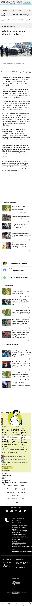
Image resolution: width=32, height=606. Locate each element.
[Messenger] (17, 72)
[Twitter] (23, 72)
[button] (29, 213)
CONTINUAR (27, 2)
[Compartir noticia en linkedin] (30, 72)
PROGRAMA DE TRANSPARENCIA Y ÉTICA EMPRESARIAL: (19, 543)
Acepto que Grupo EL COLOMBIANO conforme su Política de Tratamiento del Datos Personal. (15, 459)
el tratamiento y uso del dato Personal (16, 449)
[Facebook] (27, 72)
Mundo (6, 464)
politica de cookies (18, 3)
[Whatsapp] (20, 72)
